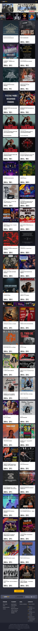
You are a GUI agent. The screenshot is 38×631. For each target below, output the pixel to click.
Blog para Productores (14, 608)
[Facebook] (16, 596)
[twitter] (20, 596)
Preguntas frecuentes (6, 607)
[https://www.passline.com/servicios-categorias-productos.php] (8, 304)
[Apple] (33, 597)
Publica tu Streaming (14, 610)
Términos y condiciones (23, 604)
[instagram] (18, 596)
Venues (4, 605)
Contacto (4, 608)
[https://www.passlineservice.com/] (19, 304)
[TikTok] (22, 596)
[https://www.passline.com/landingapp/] (30, 304)
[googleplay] (27, 597)
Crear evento (13, 606)
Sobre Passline (5, 604)
